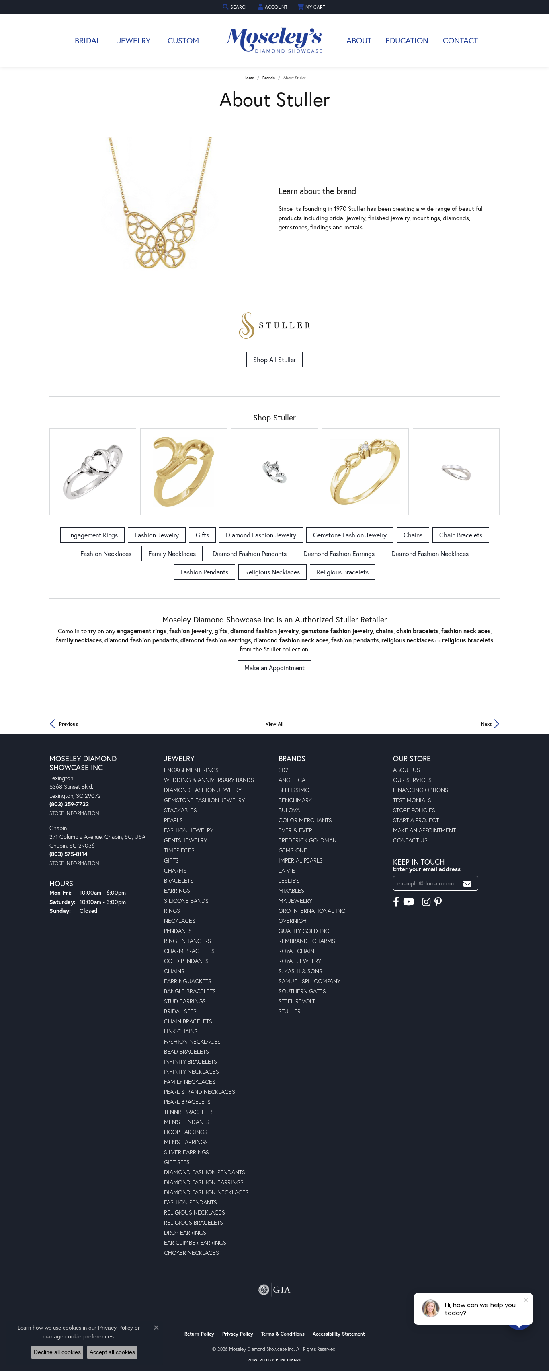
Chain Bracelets (460, 535)
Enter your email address (427, 869)
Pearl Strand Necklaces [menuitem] (199, 1091)
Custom (183, 40)
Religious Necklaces (272, 572)
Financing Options (420, 790)
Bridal (87, 40)
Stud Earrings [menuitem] (185, 1001)
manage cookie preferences (78, 1336)
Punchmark (288, 1360)
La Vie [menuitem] (287, 870)
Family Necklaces (172, 553)
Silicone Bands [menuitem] (186, 900)
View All (274, 723)
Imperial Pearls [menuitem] (301, 860)
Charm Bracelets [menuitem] (189, 951)
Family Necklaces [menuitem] (189, 1081)
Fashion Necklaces (105, 553)
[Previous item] (55, 209)
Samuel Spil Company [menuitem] (309, 981)
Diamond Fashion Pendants (250, 553)
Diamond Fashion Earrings (339, 553)
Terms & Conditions (283, 1334)
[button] (236, 7)
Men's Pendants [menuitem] (186, 1122)
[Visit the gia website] (274, 1290)
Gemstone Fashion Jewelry (350, 535)
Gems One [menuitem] (293, 850)
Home (249, 77)
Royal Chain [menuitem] (296, 951)
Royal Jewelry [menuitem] (300, 961)
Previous (68, 723)
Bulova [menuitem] (289, 810)
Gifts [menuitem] (171, 860)
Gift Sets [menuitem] (177, 1162)
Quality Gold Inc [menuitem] (304, 931)
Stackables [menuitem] (180, 810)
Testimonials (412, 800)
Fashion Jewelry (157, 535)
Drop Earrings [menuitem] (185, 1232)
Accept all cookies (112, 1352)
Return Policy (199, 1334)
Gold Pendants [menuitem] (186, 961)
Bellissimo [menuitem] (294, 790)
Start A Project (416, 820)
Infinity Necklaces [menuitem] (191, 1071)
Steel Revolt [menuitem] (297, 1001)
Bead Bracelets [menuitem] (186, 1051)
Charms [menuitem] (175, 870)
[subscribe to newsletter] (467, 883)
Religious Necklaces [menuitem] (194, 1212)
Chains (413, 535)
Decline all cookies (57, 1352)
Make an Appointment (274, 667)
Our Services (412, 780)
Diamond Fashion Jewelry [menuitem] (203, 790)
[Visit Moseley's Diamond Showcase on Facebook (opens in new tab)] (396, 902)
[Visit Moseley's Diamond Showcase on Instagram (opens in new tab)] (426, 902)
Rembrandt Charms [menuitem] (307, 941)
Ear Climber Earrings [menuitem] (195, 1242)
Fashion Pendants (204, 572)
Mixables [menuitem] (291, 890)
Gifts (202, 535)
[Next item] (264, 209)
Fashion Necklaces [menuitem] (192, 1041)
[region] (159, 209)
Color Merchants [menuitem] (305, 820)
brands (268, 77)
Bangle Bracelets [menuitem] (190, 991)
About (358, 40)
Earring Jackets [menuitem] (187, 981)
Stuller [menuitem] (290, 1011)
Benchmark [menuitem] (295, 800)
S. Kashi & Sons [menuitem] (300, 971)
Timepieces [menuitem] (179, 850)
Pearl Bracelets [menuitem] (187, 1101)
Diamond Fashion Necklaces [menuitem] (206, 1192)
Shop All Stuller (274, 359)
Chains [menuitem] (174, 971)
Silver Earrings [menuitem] (186, 1152)
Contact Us (410, 840)
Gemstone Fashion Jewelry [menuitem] (204, 800)
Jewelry (134, 40)
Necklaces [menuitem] (179, 920)
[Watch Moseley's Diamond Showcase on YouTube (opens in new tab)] (408, 902)
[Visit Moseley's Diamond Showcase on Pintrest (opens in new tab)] (438, 902)
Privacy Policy (237, 1334)
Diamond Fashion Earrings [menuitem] (204, 1182)
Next (486, 723)
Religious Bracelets (343, 572)
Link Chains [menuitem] (181, 1031)
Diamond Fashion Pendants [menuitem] (204, 1172)
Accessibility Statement (339, 1334)
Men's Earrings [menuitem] (186, 1142)
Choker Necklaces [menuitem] (191, 1252)
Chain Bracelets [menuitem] (188, 1021)
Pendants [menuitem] (178, 931)
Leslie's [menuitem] (289, 880)
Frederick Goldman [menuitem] (308, 840)
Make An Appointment (424, 830)
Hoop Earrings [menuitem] (185, 1132)
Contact (460, 40)
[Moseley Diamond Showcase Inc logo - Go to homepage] (274, 40)
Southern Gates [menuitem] (302, 991)
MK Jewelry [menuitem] (295, 900)
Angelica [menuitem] (292, 780)
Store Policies (414, 810)
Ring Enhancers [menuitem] (187, 941)
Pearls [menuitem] (173, 820)
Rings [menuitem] (172, 910)
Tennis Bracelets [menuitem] (189, 1112)
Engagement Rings (92, 535)
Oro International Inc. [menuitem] (312, 910)
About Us (406, 770)
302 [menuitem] (284, 770)
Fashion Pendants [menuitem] (190, 1202)
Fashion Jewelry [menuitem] (188, 830)
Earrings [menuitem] (177, 890)
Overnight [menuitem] (294, 920)
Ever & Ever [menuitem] (295, 830)
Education (406, 40)
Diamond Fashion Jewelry (261, 535)
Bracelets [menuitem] (178, 880)
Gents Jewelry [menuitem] (185, 840)
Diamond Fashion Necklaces (430, 553)
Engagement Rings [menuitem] (191, 770)
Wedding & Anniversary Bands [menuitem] (209, 780)
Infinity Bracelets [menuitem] (190, 1061)
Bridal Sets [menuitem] (180, 1011)
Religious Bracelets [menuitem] (193, 1222)
